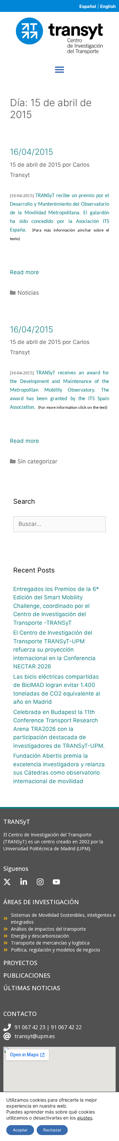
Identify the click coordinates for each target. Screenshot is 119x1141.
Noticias (28, 292)
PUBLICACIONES (26, 975)
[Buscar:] (59, 524)
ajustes (84, 1117)
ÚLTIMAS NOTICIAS (31, 988)
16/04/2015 (31, 152)
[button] (59, 69)
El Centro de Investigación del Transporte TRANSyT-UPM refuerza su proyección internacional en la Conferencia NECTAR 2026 (54, 649)
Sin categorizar (37, 461)
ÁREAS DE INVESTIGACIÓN (41, 902)
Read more (24, 272)
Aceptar (20, 1129)
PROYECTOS (20, 963)
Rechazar (52, 1129)
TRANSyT (16, 821)
